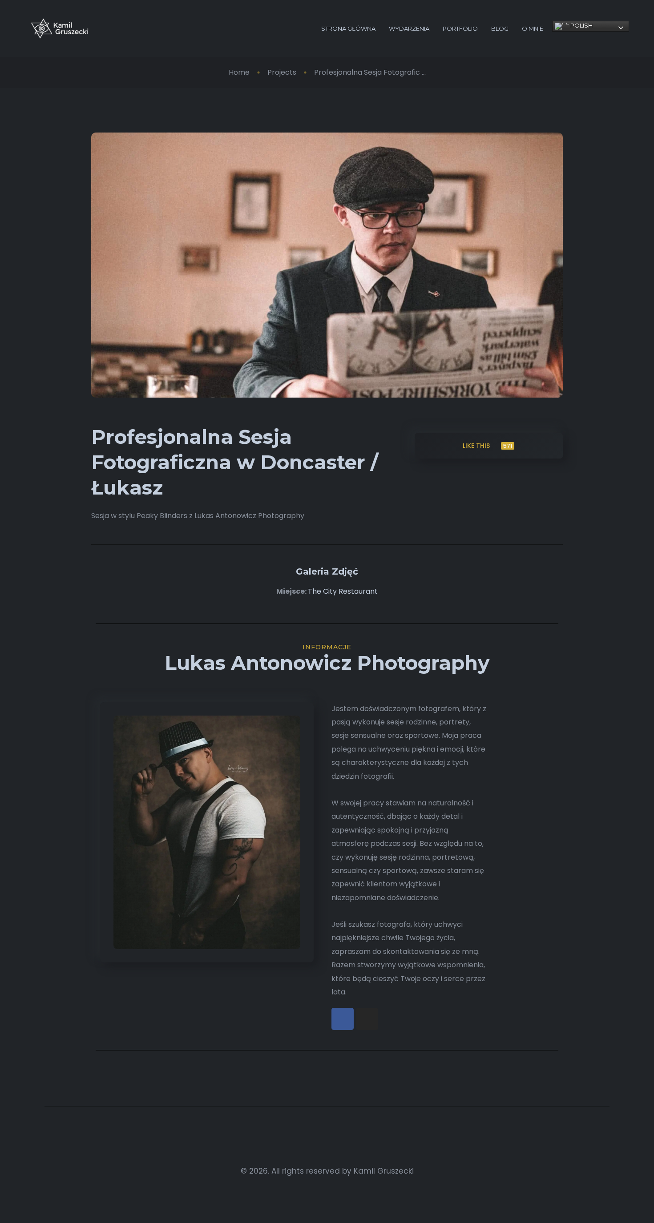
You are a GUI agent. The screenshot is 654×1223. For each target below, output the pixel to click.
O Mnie (532, 28)
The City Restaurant (343, 591)
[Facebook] (342, 1019)
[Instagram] (367, 1019)
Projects (281, 72)
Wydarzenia (409, 28)
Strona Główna (348, 28)
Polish (581, 25)
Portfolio (460, 28)
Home (239, 72)
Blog (500, 28)
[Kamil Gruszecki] (59, 28)
